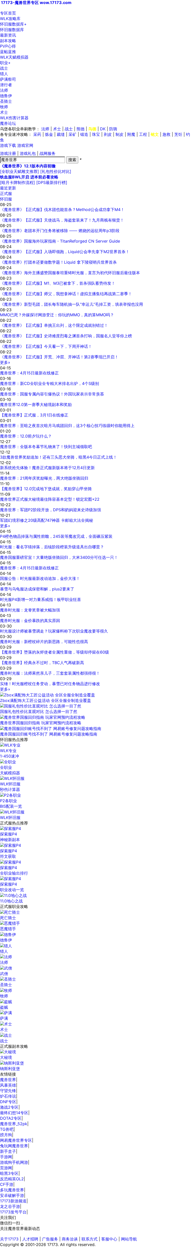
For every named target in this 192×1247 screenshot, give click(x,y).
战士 (4, 68)
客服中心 (109, 1238)
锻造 (84, 134)
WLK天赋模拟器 (14, 57)
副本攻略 (8, 40)
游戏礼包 (28, 153)
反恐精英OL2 (12, 1178)
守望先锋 (8, 1090)
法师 (4, 90)
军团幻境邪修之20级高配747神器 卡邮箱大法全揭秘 (46, 520)
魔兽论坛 (8, 123)
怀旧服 (6, 198)
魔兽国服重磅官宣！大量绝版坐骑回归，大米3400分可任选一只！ (59, 557)
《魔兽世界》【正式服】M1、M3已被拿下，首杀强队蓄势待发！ (57, 283)
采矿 (72, 134)
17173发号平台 (13, 1211)
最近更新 (8, 187)
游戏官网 (25, 145)
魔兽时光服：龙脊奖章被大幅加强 (30, 609)
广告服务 (50, 1238)
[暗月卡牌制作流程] (17, 182)
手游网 (6, 1156)
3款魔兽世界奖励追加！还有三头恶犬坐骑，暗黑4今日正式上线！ (58, 457)
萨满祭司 (8, 79)
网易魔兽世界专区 (16, 1140)
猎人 (4, 73)
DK (103, 128)
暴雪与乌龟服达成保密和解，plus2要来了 (37, 588)
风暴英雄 (8, 1085)
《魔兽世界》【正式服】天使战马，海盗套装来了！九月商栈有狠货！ (62, 220)
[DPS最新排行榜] (51, 182)
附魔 (131, 134)
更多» (5, 362)
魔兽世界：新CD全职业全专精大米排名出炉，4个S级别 (49, 383)
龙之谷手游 (10, 1206)
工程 (143, 134)
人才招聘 (30, 1238)
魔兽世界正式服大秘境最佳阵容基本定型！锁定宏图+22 (50, 499)
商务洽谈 (70, 1238)
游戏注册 (8, 153)
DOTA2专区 (11, 1118)
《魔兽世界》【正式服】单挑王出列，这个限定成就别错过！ (54, 325)
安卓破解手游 (12, 1195)
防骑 (113, 128)
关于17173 (9, 1238)
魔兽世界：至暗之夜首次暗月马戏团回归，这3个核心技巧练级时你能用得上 (67, 425)
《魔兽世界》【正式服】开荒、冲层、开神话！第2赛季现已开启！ (59, 356)
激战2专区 (9, 1107)
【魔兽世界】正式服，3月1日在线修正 (34, 415)
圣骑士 (6, 101)
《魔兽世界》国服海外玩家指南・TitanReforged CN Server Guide (60, 241)
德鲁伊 (6, 95)
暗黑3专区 (9, 1173)
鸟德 (92, 128)
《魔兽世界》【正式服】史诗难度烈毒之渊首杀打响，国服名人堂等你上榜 (66, 335)
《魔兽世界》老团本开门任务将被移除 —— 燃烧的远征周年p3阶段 (60, 230)
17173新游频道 (13, 1200)
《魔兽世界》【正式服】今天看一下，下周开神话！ (46, 346)
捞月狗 (6, 1134)
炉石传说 (8, 1096)
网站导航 (129, 1238)
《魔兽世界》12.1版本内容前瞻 (28, 165)
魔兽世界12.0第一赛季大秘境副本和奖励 (36, 404)
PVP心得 (8, 46)
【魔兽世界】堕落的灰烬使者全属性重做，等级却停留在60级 (54, 652)
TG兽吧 (7, 1129)
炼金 (49, 134)
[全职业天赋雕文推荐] (19, 171)
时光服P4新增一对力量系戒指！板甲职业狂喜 (40, 599)
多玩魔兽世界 (12, 1189)
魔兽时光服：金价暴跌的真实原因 (30, 620)
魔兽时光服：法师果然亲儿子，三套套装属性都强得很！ (50, 673)
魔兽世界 (8, 1079)
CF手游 (6, 1184)
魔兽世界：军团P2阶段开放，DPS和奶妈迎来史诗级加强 (50, 509)
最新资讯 (8, 35)
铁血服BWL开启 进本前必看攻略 (29, 176)
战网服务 (48, 153)
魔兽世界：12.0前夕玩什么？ (26, 436)
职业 (5, 62)
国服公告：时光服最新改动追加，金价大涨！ (40, 578)
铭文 (155, 134)
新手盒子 (8, 1151)
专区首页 (8, 13)
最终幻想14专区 (14, 1112)
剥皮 (108, 134)
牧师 (4, 106)
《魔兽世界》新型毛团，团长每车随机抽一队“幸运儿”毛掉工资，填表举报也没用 (71, 304)
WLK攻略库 (10, 18)
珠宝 (96, 134)
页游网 (6, 1167)
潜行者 (6, 84)
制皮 (120, 134)
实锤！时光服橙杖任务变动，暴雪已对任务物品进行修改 (50, 683)
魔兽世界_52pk (13, 1123)
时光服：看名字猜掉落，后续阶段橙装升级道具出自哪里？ (52, 546)
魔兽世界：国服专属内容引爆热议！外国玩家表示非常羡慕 (52, 393)
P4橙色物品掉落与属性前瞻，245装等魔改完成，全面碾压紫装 (56, 536)
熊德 (80, 128)
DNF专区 (8, 1101)
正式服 (6, 193)
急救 (166, 134)
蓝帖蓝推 (8, 51)
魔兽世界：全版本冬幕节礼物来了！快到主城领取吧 (46, 446)
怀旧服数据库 (13, 24)
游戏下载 (8, 145)
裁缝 (61, 134)
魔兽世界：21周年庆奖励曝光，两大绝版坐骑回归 (44, 478)
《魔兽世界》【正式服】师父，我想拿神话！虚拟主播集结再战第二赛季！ (66, 293)
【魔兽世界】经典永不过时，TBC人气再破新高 (42, 662)
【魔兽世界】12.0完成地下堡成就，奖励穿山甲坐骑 (46, 488)
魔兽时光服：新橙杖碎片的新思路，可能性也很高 (44, 641)
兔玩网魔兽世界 (14, 1145)
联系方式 (90, 1238)
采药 (37, 134)
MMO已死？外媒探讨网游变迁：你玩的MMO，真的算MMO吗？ (57, 314)
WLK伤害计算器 (14, 117)
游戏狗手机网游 (14, 1162)
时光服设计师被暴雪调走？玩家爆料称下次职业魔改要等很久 (54, 631)
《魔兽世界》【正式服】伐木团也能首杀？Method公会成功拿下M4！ (62, 209)
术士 (4, 112)
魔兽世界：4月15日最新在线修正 (29, 372)
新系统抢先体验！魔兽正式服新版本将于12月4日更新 (47, 467)
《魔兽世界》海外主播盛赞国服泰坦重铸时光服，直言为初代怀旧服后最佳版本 (70, 272)
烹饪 (178, 134)
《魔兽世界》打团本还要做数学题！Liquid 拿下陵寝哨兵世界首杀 (58, 262)
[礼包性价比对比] (55, 171)
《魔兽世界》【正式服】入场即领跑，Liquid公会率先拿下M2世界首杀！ (65, 251)
